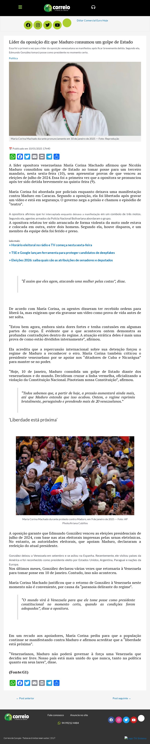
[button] (20, 7)
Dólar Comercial (86, 20)
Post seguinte (122, 698)
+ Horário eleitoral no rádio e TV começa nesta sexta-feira (50, 245)
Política (13, 58)
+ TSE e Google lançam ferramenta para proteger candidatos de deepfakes (62, 253)
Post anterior (25, 698)
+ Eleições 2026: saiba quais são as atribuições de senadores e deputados (61, 260)
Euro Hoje (102, 20)
